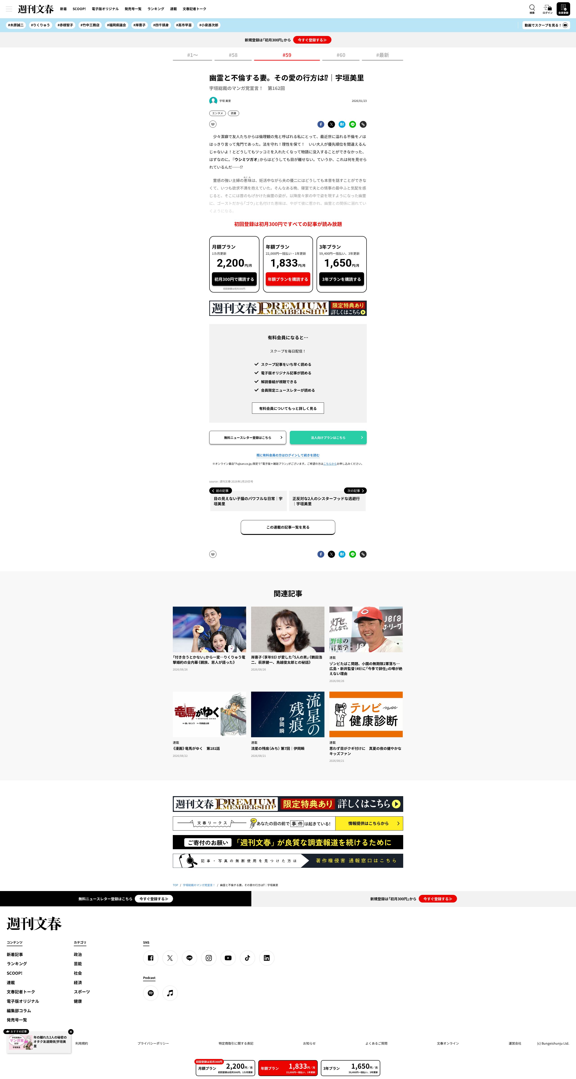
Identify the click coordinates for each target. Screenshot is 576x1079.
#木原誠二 (16, 24)
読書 (233, 113)
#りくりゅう (40, 24)
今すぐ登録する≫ (312, 39)
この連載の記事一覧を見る (288, 527)
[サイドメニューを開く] (9, 9)
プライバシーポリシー (153, 1043)
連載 (173, 8)
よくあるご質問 (376, 1043)
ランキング (155, 8)
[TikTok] (247, 958)
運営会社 (515, 1043)
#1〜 (192, 55)
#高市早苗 (184, 24)
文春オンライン (448, 1043)
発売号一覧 (133, 8)
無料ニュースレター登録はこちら (247, 437)
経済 (78, 982)
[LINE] (189, 958)
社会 (78, 973)
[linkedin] (266, 958)
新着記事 (15, 954)
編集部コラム (19, 1011)
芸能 (78, 964)
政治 (78, 954)
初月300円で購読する (234, 279)
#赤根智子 (65, 24)
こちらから (330, 464)
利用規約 (81, 1043)
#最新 (382, 55)
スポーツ (82, 992)
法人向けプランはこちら (328, 437)
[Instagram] (208, 958)
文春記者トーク (194, 8)
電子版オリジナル (105, 8)
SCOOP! (79, 8)
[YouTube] (228, 958)
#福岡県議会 (116, 24)
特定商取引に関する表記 (236, 1043)
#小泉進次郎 (208, 24)
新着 (63, 8)
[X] (170, 958)
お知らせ (309, 1043)
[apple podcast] (170, 993)
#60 (341, 55)
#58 (233, 55)
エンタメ (217, 113)
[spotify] (150, 993)
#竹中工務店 (90, 24)
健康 (78, 1001)
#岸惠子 (139, 24)
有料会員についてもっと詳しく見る (288, 408)
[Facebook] (150, 958)
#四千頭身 (161, 24)
